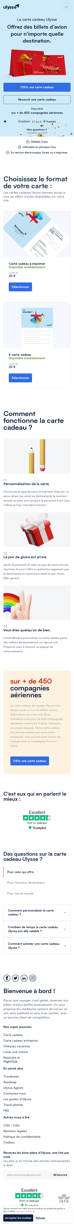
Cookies (9, 1142)
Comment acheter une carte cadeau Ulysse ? (33, 945)
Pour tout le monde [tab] (20, 893)
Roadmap (9, 1082)
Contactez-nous (14, 1093)
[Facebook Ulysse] (6, 978)
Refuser (40, 1218)
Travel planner (13, 1105)
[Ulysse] (11, 6)
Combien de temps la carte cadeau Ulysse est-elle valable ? (33, 929)
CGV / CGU (11, 1125)
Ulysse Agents (13, 1088)
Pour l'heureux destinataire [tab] (26, 882)
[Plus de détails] (70, 1208)
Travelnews (11, 1076)
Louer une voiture (15, 1052)
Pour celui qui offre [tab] (20, 872)
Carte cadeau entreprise (20, 1040)
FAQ (6, 1110)
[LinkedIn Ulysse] (24, 978)
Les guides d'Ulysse (17, 1099)
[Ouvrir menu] (66, 6)
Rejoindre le (11, 1059)
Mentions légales (15, 1131)
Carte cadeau (13, 1035)
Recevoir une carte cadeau (37, 99)
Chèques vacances (16, 1046)
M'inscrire (60, 1175)
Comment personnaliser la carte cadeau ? (31, 912)
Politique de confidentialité (21, 1136)
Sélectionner (20, 287)
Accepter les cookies (18, 1218)
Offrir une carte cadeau (37, 87)
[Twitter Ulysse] (15, 978)
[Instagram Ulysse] (32, 978)
